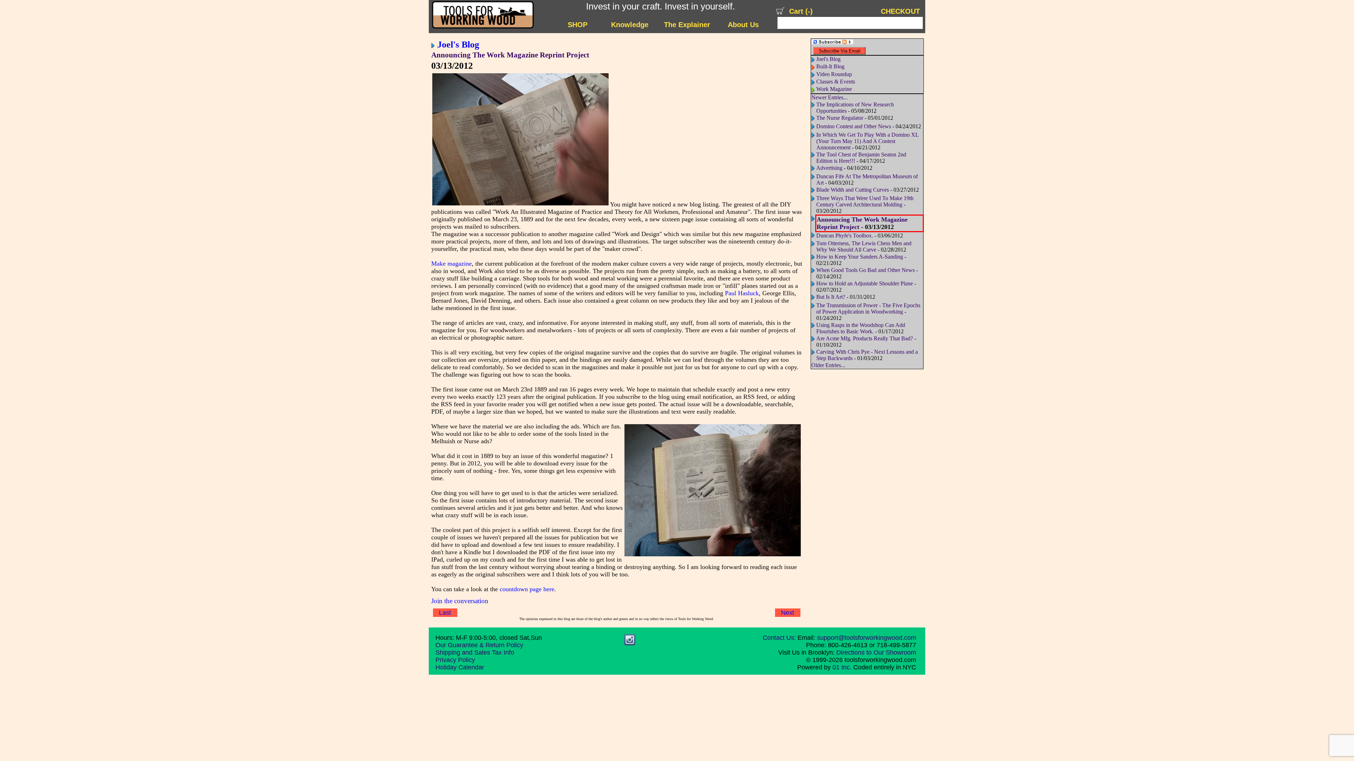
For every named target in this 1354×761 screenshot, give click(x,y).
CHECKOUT (900, 11)
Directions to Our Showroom (876, 652)
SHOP (577, 25)
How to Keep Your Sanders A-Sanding (859, 257)
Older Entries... (828, 365)
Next (787, 612)
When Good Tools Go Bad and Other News (865, 270)
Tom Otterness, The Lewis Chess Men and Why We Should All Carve (863, 246)
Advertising (829, 168)
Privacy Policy (455, 659)
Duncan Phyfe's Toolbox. (844, 236)
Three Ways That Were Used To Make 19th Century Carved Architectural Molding (865, 201)
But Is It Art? (830, 297)
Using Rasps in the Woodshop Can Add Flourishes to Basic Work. (860, 328)
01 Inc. (842, 667)
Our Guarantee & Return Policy (479, 645)
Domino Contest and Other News (853, 126)
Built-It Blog (830, 66)
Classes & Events (835, 82)
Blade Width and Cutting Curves (852, 190)
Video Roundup (834, 74)
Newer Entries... (829, 97)
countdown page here (527, 589)
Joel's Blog (458, 44)
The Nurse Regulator (839, 118)
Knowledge (629, 25)
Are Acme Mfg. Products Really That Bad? (864, 338)
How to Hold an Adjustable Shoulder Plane (864, 283)
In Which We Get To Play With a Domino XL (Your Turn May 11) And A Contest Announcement (867, 141)
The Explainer (687, 25)
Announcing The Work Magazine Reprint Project (510, 55)
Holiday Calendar (459, 667)
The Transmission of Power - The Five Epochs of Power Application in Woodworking (868, 308)
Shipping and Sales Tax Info (474, 652)
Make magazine (451, 263)
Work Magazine (834, 89)
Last (445, 612)
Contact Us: (779, 637)
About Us (743, 25)
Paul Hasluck (742, 293)
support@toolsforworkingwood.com (866, 637)
